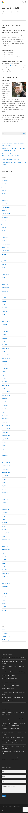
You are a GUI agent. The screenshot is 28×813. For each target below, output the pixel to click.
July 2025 (4, 220)
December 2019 (6, 425)
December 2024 (6, 244)
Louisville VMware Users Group (9, 678)
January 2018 (5, 499)
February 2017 (5, 533)
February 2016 (5, 573)
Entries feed (5, 633)
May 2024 (4, 264)
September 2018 (6, 472)
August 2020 (5, 405)
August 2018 (5, 476)
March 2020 (5, 415)
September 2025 (6, 214)
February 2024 (5, 274)
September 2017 (6, 509)
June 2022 (4, 334)
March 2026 (5, 197)
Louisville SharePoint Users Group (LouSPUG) (13, 658)
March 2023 (5, 308)
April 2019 (4, 452)
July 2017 (4, 516)
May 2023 (4, 301)
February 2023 (5, 311)
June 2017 (4, 519)
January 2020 (5, 422)
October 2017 (5, 506)
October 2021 (5, 361)
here (11, 65)
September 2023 (6, 287)
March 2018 (5, 492)
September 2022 (6, 328)
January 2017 (5, 536)
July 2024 (4, 257)
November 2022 (6, 321)
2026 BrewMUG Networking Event (10, 159)
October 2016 (5, 546)
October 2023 (5, 284)
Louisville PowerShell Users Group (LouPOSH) (13, 672)
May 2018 (4, 486)
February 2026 (5, 200)
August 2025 (5, 217)
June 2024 (4, 261)
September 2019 (6, 435)
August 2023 (5, 291)
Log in (3, 629)
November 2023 (6, 281)
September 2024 (6, 250)
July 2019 (4, 442)
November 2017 (6, 502)
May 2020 (4, 412)
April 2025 (4, 230)
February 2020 (5, 418)
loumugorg (6, 12)
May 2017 (4, 523)
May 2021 (4, 375)
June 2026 (4, 187)
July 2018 (4, 479)
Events (9, 14)
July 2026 (4, 183)
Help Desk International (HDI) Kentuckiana (12, 697)
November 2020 (6, 395)
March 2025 (5, 234)
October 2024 (5, 247)
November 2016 (6, 543)
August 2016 (5, 553)
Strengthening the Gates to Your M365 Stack (13, 737)
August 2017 (5, 512)
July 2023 (4, 294)
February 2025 (5, 237)
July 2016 (4, 556)
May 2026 (4, 190)
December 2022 (6, 318)
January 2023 (5, 314)
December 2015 (6, 580)
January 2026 (5, 203)
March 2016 (5, 570)
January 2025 (5, 240)
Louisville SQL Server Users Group (10, 685)
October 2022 (5, 324)
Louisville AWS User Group (8, 701)
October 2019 (5, 432)
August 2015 (5, 593)
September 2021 (6, 365)
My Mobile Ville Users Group (9, 682)
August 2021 (5, 368)
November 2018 (6, 465)
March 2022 (5, 345)
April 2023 (4, 304)
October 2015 (5, 586)
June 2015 (4, 600)
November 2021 (6, 358)
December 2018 (6, 462)
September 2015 (6, 590)
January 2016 (5, 576)
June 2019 (4, 445)
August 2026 (5, 180)
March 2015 (5, 610)
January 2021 (5, 388)
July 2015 (4, 596)
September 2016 (6, 549)
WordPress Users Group (8, 688)
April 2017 (4, 526)
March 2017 (5, 529)
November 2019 (6, 429)
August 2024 (5, 254)
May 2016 (4, 563)
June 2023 (4, 298)
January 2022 (5, 351)
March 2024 (5, 271)
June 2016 (4, 559)
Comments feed (6, 636)
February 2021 (5, 385)
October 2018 (5, 469)
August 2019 (5, 439)
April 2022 (4, 341)
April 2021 (4, 378)
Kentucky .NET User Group (8, 675)
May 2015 (4, 603)
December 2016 (6, 539)
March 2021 (5, 381)
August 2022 (5, 331)
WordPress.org (5, 640)
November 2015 (6, 583)
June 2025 (4, 224)
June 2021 (4, 371)
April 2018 (4, 489)
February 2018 (5, 496)
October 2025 (5, 210)
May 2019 (4, 449)
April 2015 (4, 607)
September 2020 (6, 402)
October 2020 (5, 398)
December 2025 (6, 207)
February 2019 (5, 459)
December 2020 (6, 392)
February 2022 (5, 348)
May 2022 (4, 338)
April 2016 (4, 566)
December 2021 (6, 355)
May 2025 (4, 227)
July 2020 (4, 408)
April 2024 (4, 267)
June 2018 (4, 482)
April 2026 (4, 193)
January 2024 (5, 277)
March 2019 (5, 455)
